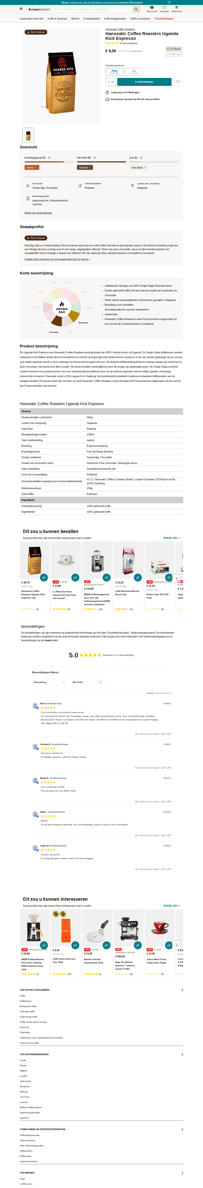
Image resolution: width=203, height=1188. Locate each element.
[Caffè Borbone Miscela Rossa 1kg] (128, 560)
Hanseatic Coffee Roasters (120, 29)
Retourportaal (58, 1060)
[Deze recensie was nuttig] (162, 733)
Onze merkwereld (29, 1075)
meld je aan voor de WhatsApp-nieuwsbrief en (102, 2)
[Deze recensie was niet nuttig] (168, 733)
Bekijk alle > (172, 537)
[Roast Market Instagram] (97, 1167)
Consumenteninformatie (141, 1180)
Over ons (26, 1060)
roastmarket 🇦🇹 (28, 1079)
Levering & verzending (61, 1056)
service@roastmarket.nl (95, 1068)
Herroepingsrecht (169, 1180)
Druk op (25, 1065)
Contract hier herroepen (91, 1104)
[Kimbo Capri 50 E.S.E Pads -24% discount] (160, 560)
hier (112, 636)
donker (30, 167)
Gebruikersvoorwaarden (37, 1180)
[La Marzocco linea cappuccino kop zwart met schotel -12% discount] (66, 560)
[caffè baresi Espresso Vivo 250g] (66, 927)
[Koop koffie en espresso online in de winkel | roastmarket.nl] (39, 9)
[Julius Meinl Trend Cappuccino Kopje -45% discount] (160, 927)
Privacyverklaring (97, 1180)
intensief (83, 167)
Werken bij (26, 1056)
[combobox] (49, 682)
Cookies (117, 1180)
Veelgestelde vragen (60, 1051)
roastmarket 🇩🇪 (28, 1084)
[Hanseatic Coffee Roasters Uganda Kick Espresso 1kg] (34, 560)
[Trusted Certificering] (141, 1084)
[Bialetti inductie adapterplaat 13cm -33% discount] (97, 927)
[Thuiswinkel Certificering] (141, 1141)
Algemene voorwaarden (69, 1180)
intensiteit (84, 157)
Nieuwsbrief (27, 1051)
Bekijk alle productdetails (38, 213)
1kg (133, 72)
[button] (110, 82)
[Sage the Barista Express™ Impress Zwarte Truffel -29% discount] (128, 927)
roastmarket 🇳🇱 (28, 1089)
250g (114, 72)
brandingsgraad (35, 157)
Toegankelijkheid (29, 1070)
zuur (133, 157)
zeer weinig (137, 167)
